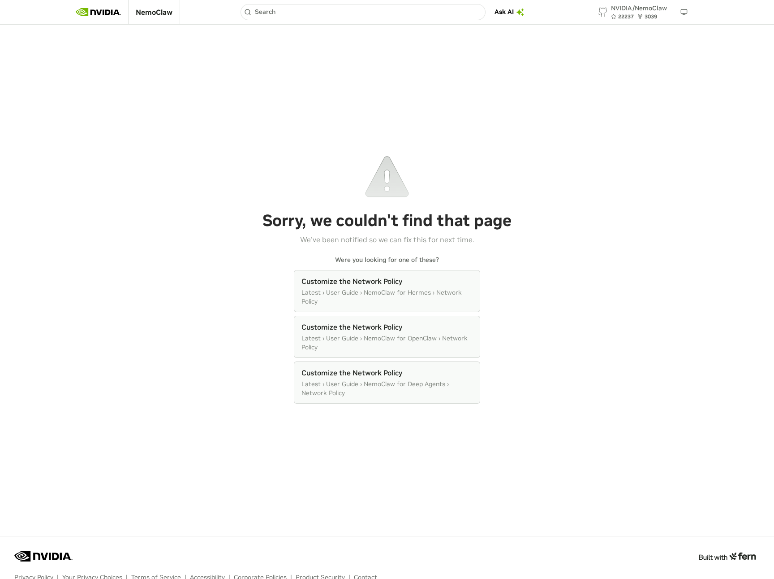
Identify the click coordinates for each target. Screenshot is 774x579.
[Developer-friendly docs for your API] (727, 556)
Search (265, 12)
